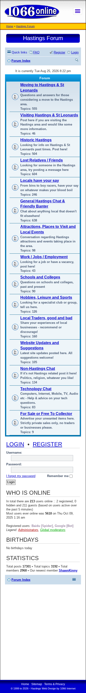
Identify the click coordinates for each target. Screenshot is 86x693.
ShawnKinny (68, 570)
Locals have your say (39, 180)
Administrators (28, 530)
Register (47, 444)
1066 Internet (67, 688)
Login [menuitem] (75, 52)
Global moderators (52, 530)
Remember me (58, 476)
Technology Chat (35, 389)
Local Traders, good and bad (46, 318)
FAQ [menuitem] (36, 52)
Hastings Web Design (43, 688)
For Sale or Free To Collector (46, 414)
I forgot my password (20, 476)
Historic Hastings (36, 140)
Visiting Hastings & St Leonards (49, 115)
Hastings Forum (25, 26)
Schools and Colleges (40, 277)
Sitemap (36, 684)
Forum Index (20, 580)
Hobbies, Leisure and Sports (46, 297)
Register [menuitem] (59, 52)
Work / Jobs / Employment (44, 257)
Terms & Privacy (54, 684)
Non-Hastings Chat (37, 369)
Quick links (19, 52)
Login (15, 444)
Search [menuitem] (77, 61)
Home (9, 26)
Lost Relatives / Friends (41, 160)
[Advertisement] (43, 632)
